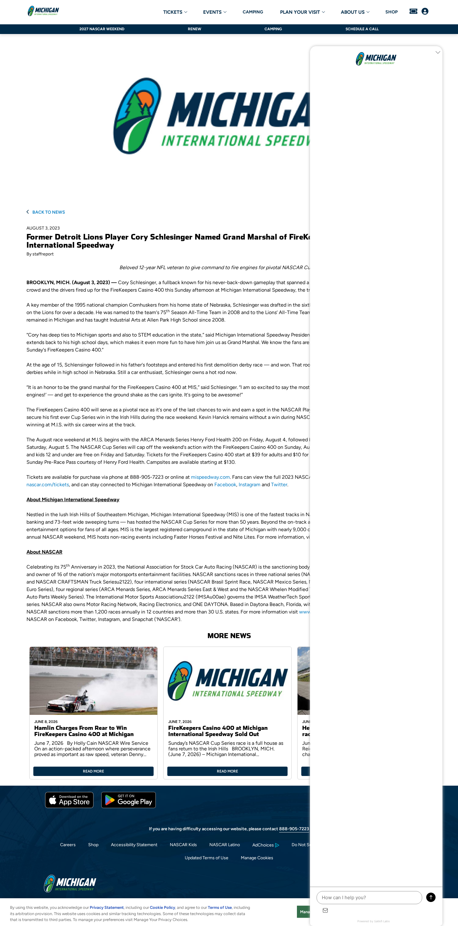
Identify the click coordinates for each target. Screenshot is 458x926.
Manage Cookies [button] (257, 858)
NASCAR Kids (183, 844)
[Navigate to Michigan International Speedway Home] (43, 12)
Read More (93, 771)
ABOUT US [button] (353, 12)
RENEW (194, 29)
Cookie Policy (162, 907)
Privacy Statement (107, 907)
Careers (68, 844)
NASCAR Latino (224, 844)
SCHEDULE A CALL (362, 29)
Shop (93, 844)
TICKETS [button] (172, 12)
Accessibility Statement (134, 844)
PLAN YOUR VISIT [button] (300, 12)
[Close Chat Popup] (437, 52)
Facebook (225, 484)
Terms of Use (220, 907)
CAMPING (253, 12)
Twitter (279, 484)
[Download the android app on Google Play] (128, 806)
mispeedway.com (210, 477)
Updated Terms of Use (206, 858)
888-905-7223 (294, 828)
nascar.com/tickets (47, 484)
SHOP (391, 12)
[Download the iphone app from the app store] (69, 806)
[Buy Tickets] (413, 12)
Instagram (249, 484)
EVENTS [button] (212, 12)
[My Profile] (425, 12)
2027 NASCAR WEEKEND (101, 29)
